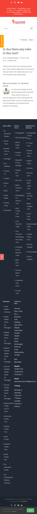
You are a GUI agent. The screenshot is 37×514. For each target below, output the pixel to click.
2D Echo (30, 168)
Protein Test (12, 60)
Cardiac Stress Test (29, 237)
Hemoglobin (18, 133)
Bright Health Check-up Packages (7, 322)
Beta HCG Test (17, 262)
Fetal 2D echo (30, 174)
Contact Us (6, 172)
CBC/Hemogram (18, 138)
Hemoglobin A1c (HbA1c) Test (18, 199)
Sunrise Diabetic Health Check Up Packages (7, 373)
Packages (7, 159)
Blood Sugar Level (17, 145)
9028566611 (18, 374)
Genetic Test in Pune (6, 151)
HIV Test (18, 180)
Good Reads (6, 196)
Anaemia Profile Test (7, 447)
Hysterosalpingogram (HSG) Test (30, 227)
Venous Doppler (30, 245)
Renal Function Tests (18, 188)
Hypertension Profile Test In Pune (7, 407)
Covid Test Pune (29, 216)
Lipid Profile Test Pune (17, 212)
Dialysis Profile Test (6, 429)
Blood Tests (6, 142)
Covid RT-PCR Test (29, 196)
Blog (5, 191)
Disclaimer (7, 210)
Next (31, 40)
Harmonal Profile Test (7, 419)
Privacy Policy (6, 204)
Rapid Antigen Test (29, 206)
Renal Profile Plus (6, 457)
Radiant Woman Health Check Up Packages (7, 355)
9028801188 (26, 12)
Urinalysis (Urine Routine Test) (18, 251)
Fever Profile (6, 438)
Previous (24, 40)
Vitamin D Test (18, 153)
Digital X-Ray (29, 162)
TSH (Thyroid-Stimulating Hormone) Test (18, 236)
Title (2, 257)
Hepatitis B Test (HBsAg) (18, 163)
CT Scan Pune (30, 144)
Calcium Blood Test (18, 273)
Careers (7, 178)
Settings (14, 511)
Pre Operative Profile (7, 467)
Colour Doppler (30, 257)
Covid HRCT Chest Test (29, 184)
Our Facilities (7, 164)
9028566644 (18, 14)
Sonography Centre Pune (30, 135)
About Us (6, 184)
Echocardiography (30, 252)
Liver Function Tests (18, 224)
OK (30, 510)
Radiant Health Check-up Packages (7, 337)
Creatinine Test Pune (18, 283)
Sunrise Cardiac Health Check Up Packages (7, 392)
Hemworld (24, 501)
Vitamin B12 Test (18, 173)
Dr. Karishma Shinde (11, 58)
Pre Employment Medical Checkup (7, 479)
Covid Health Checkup (7, 309)
